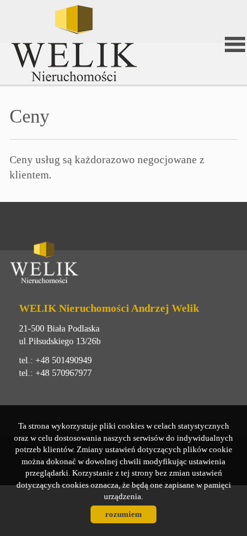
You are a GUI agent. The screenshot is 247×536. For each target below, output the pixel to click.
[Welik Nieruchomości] (73, 43)
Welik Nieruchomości (108, 265)
